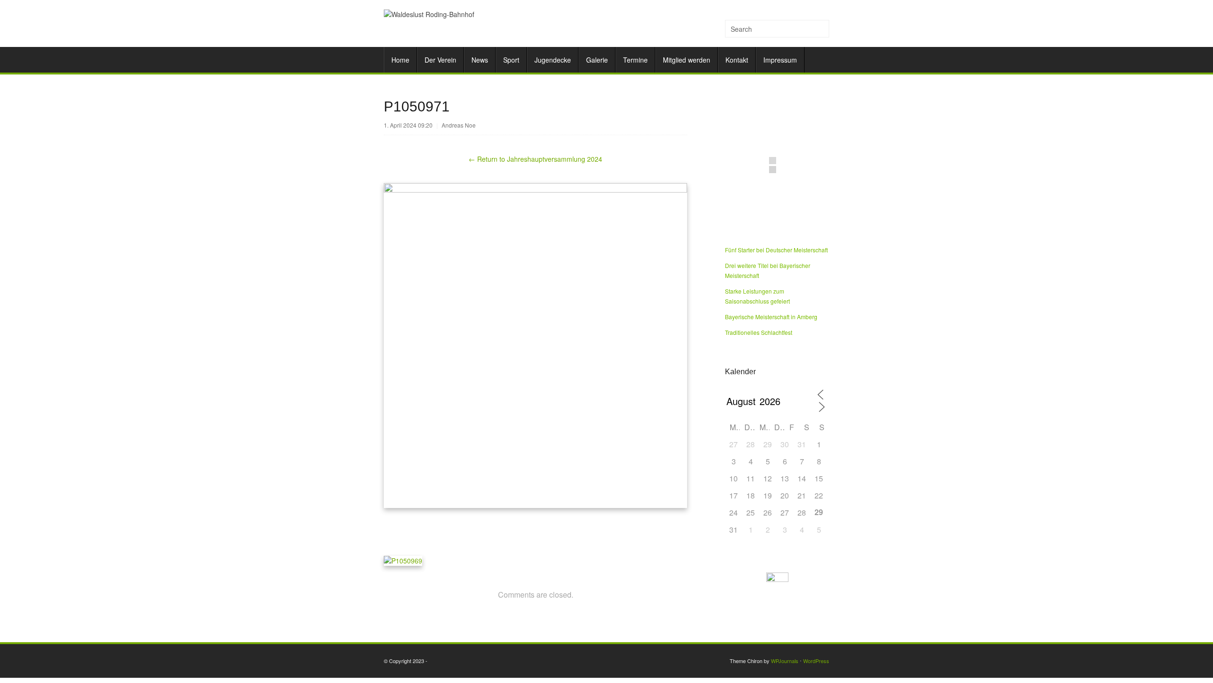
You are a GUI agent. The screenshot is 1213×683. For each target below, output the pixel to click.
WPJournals (784, 661)
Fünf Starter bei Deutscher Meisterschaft (776, 250)
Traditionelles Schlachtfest (758, 332)
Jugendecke (552, 60)
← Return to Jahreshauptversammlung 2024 (535, 159)
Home (400, 60)
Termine (635, 60)
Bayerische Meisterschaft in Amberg (771, 317)
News (479, 60)
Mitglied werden (686, 60)
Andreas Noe (459, 125)
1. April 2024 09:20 (408, 125)
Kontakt (736, 60)
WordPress (816, 661)
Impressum (780, 60)
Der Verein (440, 60)
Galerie (597, 60)
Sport (511, 60)
